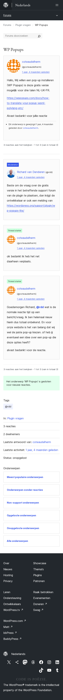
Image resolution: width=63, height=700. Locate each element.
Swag (38, 610)
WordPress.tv (13, 610)
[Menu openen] (57, 5)
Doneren (40, 604)
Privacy (8, 581)
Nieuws (7, 569)
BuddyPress (12, 639)
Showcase (39, 563)
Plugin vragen (23, 25)
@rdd (40, 307)
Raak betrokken (43, 592)
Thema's (38, 569)
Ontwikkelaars (12, 604)
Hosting (8, 575)
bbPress (10, 632)
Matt (8, 627)
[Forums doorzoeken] (39, 35)
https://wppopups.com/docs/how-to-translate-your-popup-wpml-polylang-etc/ (28, 103)
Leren (6, 592)
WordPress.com (14, 621)
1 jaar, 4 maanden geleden (36, 72)
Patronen (39, 581)
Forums (7, 15)
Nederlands (18, 654)
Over (6, 563)
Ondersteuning (12, 598)
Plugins (37, 575)
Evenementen (41, 598)
